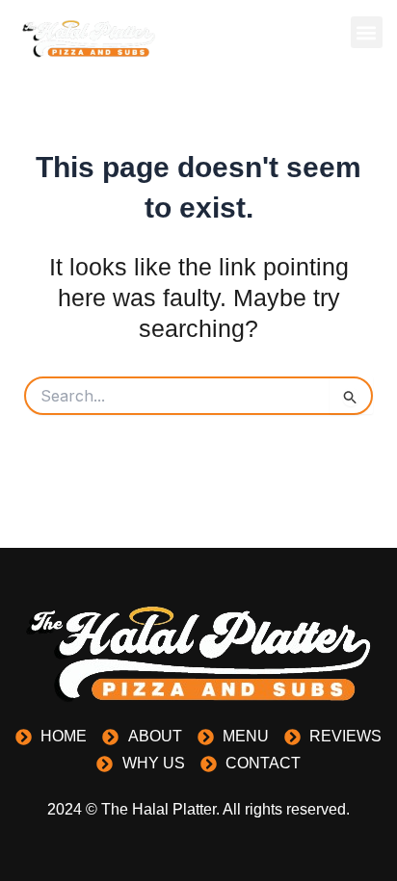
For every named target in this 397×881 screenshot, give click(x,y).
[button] (367, 32)
